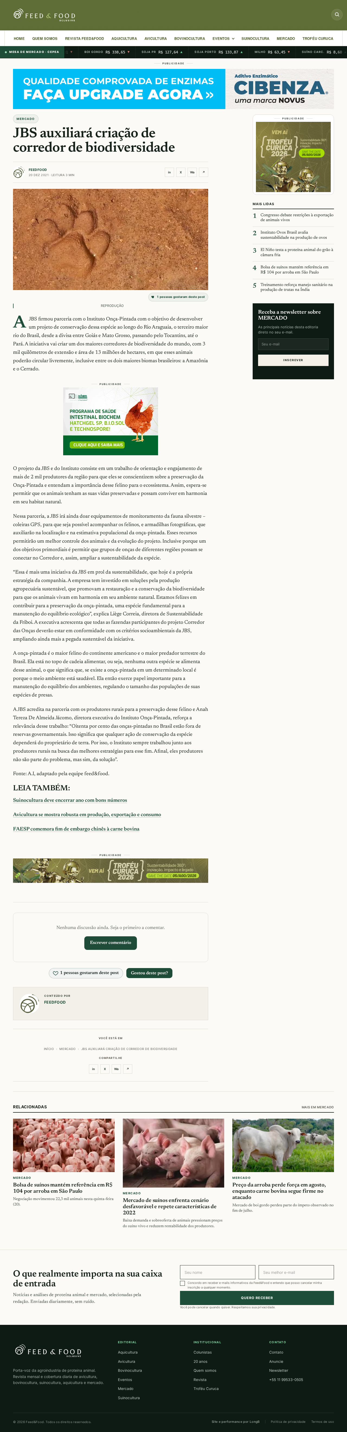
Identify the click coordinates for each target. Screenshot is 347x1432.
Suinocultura (255, 38)
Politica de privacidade (288, 1422)
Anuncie (276, 1361)
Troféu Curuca (318, 38)
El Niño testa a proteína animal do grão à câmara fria (297, 252)
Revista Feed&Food (84, 38)
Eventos (125, 1379)
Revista (200, 1379)
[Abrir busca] (337, 14)
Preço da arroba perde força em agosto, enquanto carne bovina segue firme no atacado (279, 1192)
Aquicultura (124, 38)
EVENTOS (221, 38)
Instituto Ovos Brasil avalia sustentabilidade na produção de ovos (294, 235)
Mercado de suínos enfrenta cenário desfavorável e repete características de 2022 (170, 1207)
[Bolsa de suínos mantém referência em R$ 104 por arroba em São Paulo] (64, 1145)
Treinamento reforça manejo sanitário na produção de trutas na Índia (297, 287)
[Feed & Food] (45, 15)
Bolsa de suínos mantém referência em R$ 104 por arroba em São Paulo (295, 270)
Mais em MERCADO (318, 1107)
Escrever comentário (110, 943)
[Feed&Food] (48, 1350)
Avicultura (155, 38)
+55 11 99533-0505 (286, 1379)
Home (19, 38)
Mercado (125, 1388)
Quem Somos (44, 38)
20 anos (200, 1361)
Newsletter (278, 1370)
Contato (276, 1352)
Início (49, 1049)
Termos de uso (322, 1422)
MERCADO (286, 38)
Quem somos (205, 1370)
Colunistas (203, 1352)
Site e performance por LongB (236, 1422)
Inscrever (293, 360)
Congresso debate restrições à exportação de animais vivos (297, 217)
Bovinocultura (189, 38)
